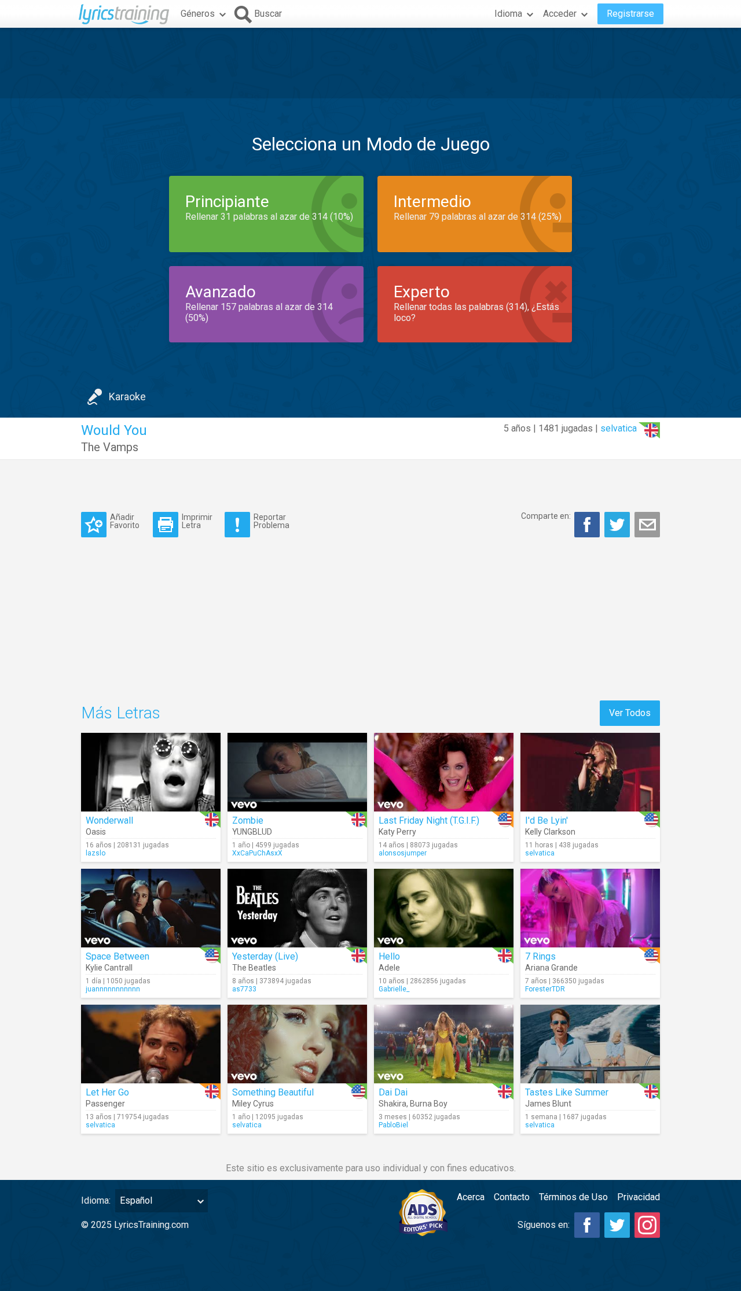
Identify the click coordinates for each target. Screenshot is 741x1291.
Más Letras (120, 712)
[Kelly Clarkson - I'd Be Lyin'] (590, 772)
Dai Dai (393, 1092)
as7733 (244, 989)
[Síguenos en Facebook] (587, 1225)
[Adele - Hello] (443, 908)
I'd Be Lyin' (546, 820)
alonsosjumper (403, 853)
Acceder (560, 13)
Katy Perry (397, 831)
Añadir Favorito (125, 520)
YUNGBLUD (252, 831)
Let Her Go (107, 1092)
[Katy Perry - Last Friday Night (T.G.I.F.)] (443, 772)
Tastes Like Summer (566, 1092)
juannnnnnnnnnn (113, 989)
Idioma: (96, 1200)
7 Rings (540, 956)
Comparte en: (546, 516)
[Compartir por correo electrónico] (647, 524)
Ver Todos (630, 712)
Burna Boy (428, 1103)
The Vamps (109, 447)
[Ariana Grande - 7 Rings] (590, 908)
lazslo (95, 853)
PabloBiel (393, 1125)
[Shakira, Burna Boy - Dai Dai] (443, 1044)
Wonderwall (109, 820)
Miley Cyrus (253, 1103)
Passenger (105, 1103)
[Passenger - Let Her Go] (151, 1044)
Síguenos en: (544, 1224)
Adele (389, 967)
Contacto (512, 1197)
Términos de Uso (573, 1197)
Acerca (471, 1197)
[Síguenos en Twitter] (617, 1225)
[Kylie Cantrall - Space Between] (151, 908)
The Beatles (254, 967)
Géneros (198, 13)
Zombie (247, 820)
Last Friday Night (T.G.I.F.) (429, 820)
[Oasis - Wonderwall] (151, 772)
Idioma (508, 13)
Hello (389, 956)
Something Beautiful (273, 1092)
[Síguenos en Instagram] (647, 1225)
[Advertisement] (370, 63)
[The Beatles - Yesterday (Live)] (297, 908)
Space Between (117, 956)
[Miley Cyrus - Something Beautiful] (297, 1044)
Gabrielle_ (394, 989)
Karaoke (127, 396)
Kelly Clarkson (550, 831)
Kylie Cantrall (109, 967)
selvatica (618, 428)
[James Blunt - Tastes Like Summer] (590, 1044)
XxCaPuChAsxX (257, 853)
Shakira (392, 1103)
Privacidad (638, 1197)
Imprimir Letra (197, 520)
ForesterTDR (545, 989)
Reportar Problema (271, 520)
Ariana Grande (551, 967)
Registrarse (630, 13)
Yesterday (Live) (265, 956)
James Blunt (548, 1103)
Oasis (96, 831)
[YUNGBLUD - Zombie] (297, 772)
